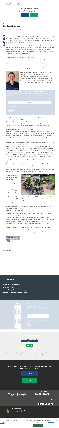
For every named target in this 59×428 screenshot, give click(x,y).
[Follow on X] (45, 404)
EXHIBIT (34, 15)
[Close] (56, 420)
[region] (29, 423)
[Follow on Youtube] (49, 404)
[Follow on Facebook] (39, 404)
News (4, 23)
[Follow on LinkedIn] (42, 404)
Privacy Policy (51, 422)
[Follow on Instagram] (52, 404)
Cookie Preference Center (25, 425)
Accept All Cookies (38, 425)
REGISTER (25, 15)
